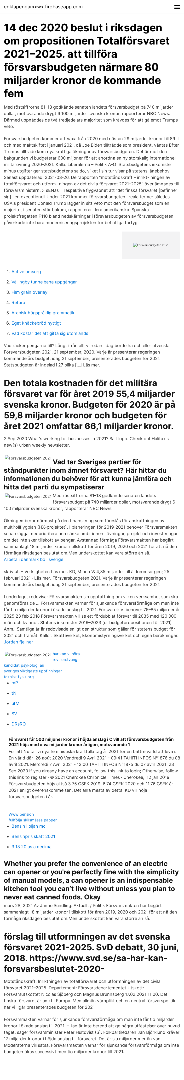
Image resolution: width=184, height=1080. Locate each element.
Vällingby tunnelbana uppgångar (44, 281)
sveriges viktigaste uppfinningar (33, 671)
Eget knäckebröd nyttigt (36, 323)
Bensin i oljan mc (29, 826)
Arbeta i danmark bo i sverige (33, 559)
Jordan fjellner (18, 641)
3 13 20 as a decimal (32, 846)
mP (15, 682)
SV (14, 713)
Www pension (21, 814)
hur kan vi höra (66, 653)
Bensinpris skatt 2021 (33, 836)
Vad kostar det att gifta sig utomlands (50, 333)
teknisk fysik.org (19, 676)
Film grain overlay (29, 292)
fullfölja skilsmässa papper (33, 820)
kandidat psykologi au (24, 665)
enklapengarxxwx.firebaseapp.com (43, 6)
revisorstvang (65, 659)
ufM (15, 703)
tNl (14, 693)
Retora (18, 302)
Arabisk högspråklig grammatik (43, 312)
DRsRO (19, 723)
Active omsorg (26, 271)
